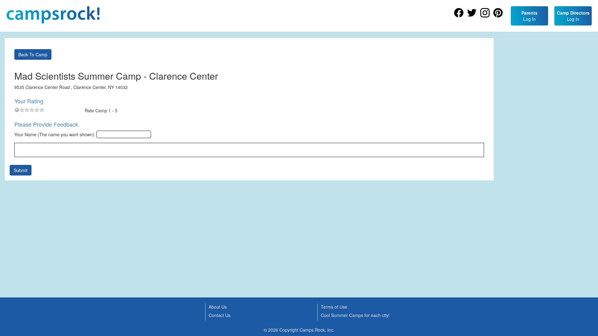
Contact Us (219, 315)
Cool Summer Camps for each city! (355, 315)
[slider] (31, 109)
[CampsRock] (53, 14)
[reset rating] (16, 109)
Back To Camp (32, 54)
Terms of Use (334, 307)
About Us (218, 307)
